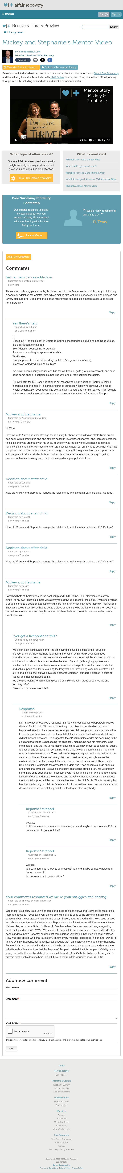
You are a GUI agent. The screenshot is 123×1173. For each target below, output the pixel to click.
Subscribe (23, 60)
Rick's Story (61, 1126)
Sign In (116, 14)
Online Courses (61, 1088)
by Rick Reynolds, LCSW (28, 52)
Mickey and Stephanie (23, 414)
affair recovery (29, 5)
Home (62, 1066)
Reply (112, 312)
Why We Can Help (61, 1129)
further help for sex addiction (29, 277)
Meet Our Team (61, 1122)
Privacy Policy (77, 1168)
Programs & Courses (61, 1081)
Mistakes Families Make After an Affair (85, 172)
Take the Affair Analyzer (21, 67)
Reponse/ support (40, 809)
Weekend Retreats (61, 1092)
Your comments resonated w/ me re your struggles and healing (56, 897)
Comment (12, 999)
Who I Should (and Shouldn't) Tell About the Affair (91, 179)
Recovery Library (61, 1085)
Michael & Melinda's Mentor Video (83, 159)
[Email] (35, 59)
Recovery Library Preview (35, 25)
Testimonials (61, 1105)
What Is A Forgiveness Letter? (81, 166)
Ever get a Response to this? (34, 636)
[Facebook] (49, 59)
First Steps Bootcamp (61, 1139)
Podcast (61, 1146)
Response (27, 709)
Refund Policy (64, 1168)
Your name (12, 987)
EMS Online (57, 77)
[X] (42, 59)
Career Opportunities (61, 1165)
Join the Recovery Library (60, 67)
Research (61, 1119)
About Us (61, 1111)
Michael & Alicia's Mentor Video (82, 185)
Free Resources (61, 1135)
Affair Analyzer (61, 1142)
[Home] (9, 5)
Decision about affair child (26, 479)
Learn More (34, 235)
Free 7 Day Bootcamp (106, 73)
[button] (8, 14)
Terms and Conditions (49, 1168)
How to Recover (61, 1071)
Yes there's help (24, 323)
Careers (61, 1115)
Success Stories (61, 1097)
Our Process (61, 1075)
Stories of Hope (61, 1102)
